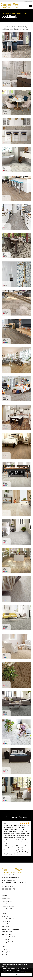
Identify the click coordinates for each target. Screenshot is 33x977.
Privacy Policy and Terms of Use (10, 970)
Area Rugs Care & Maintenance (11, 941)
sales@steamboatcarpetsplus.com (16, 882)
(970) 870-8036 (28, 1)
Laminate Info (6, 926)
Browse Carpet (6, 898)
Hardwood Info (6, 921)
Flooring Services (7, 952)
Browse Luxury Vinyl (8, 909)
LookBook (4, 954)
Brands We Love (6, 957)
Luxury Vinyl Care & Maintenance (11, 936)
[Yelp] (14, 889)
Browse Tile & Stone (8, 906)
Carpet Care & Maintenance (10, 918)
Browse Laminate (7, 903)
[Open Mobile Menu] (30, 6)
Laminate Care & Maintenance (10, 929)
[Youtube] (10, 889)
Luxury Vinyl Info (7, 934)
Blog (3, 959)
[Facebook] (3, 889)
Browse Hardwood (7, 901)
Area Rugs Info (6, 939)
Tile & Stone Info (7, 931)
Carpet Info (5, 916)
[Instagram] (6, 889)
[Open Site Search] (27, 5)
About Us (4, 949)
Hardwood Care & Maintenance (11, 924)
